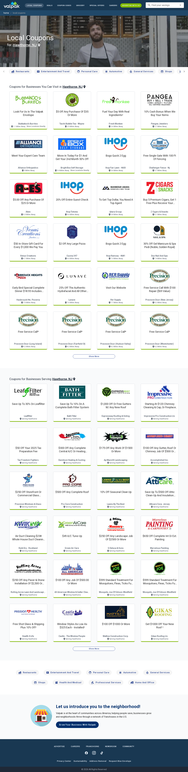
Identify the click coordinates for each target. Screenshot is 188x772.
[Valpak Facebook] (86, 753)
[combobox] (165, 5)
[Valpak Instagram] (94, 753)
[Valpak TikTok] (101, 753)
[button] (97, 5)
